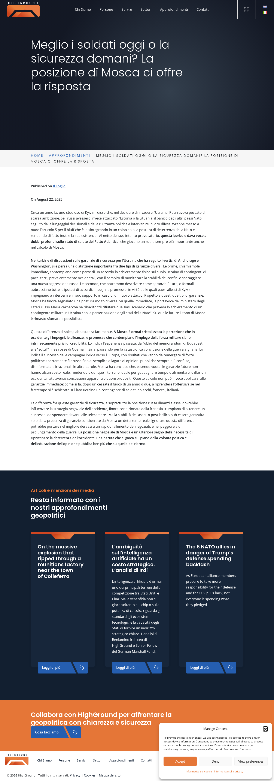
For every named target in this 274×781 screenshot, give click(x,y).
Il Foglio (59, 186)
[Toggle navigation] (247, 9)
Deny (215, 761)
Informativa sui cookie (199, 771)
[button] (265, 729)
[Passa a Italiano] (265, 12)
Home (37, 155)
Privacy (75, 775)
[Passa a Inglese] (265, 7)
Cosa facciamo (47, 732)
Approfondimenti (69, 155)
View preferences (251, 761)
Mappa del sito (110, 775)
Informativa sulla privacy (228, 771)
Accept (180, 761)
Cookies (89, 775)
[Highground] (23, 9)
